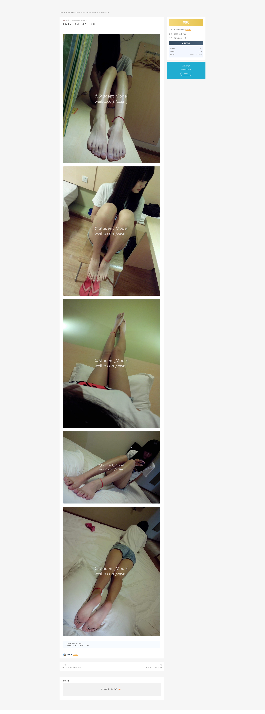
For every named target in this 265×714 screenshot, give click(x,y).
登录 (119, 689)
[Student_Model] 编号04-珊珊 (81, 645)
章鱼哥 (69, 654)
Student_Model (85, 12)
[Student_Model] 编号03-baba (71, 667)
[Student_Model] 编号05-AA (153, 667)
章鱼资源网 (69, 12)
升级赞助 (188, 29)
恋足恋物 (77, 12)
